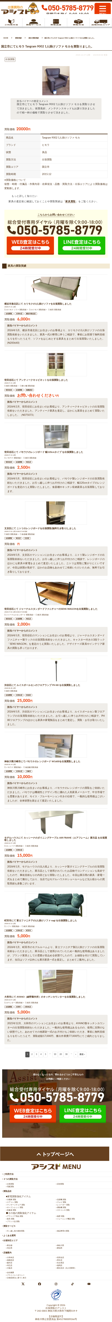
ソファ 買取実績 (12, 926)
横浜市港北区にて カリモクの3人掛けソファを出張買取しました (38, 304)
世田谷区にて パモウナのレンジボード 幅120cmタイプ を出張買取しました (43, 452)
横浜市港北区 (31, 313)
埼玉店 (28, 462)
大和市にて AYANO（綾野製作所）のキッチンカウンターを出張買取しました (44, 997)
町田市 (28, 930)
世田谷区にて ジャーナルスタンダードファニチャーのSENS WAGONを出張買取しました (51, 609)
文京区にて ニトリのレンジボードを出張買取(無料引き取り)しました (40, 528)
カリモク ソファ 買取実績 (16, 310)
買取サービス (9, 1226)
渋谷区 (28, 695)
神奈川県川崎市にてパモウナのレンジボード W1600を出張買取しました (42, 761)
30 (66, 1054)
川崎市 (28, 771)
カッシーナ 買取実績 (14, 846)
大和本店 (19, 313)
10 (55, 1054)
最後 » (82, 1054)
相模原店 (29, 390)
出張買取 (9, 313)
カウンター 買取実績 (14, 1003)
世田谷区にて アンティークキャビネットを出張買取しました (36, 380)
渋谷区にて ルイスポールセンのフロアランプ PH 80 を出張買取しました (42, 685)
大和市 (18, 1007)
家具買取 (70, 201)
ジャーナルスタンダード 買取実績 (19, 615)
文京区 (26, 538)
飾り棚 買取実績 (28, 386)
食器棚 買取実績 (28, 534)
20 (61, 1054)
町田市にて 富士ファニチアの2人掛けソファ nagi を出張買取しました (40, 920)
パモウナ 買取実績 (13, 458)
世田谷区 (9, 390)
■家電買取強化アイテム (18, 1196)
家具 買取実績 (55, 310)
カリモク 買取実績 (38, 310)
